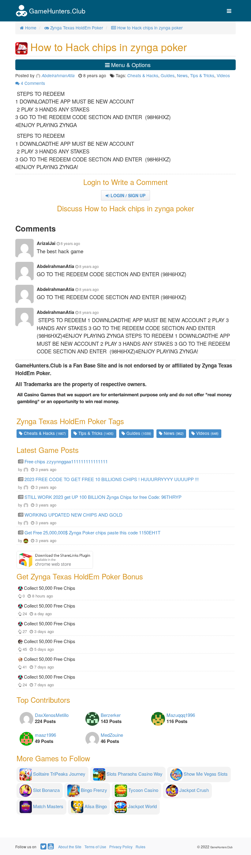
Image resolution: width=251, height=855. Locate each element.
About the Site (69, 846)
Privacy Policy (121, 846)
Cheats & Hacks (142, 75)
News (182, 75)
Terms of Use (95, 846)
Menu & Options (130, 65)
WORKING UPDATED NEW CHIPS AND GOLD (73, 514)
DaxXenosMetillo (52, 715)
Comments (33, 83)
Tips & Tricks (202, 75)
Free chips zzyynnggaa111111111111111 (66, 461)
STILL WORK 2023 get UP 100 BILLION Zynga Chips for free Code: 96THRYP (103, 497)
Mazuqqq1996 (181, 715)
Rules (140, 846)
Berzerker (111, 715)
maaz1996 (45, 735)
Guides (167, 75)
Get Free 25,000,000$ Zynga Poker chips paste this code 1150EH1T (92, 532)
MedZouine (112, 735)
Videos (223, 75)
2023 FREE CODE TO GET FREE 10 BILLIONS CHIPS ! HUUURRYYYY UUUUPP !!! (111, 479)
